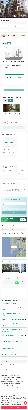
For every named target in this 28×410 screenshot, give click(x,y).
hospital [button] (25, 233)
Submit (14, 89)
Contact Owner (14, 122)
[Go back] (2, 2)
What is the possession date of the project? (11, 209)
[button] (10, 154)
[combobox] (15, 229)
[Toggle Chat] (25, 403)
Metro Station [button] (16, 233)
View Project (9, 282)
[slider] (5, 74)
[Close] (25, 395)
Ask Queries (14, 212)
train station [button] (7, 233)
